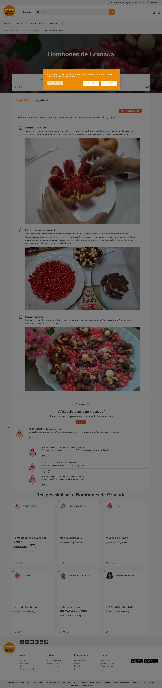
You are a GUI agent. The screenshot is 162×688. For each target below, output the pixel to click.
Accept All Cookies (109, 83)
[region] (81, 79)
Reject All (91, 83)
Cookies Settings (54, 83)
